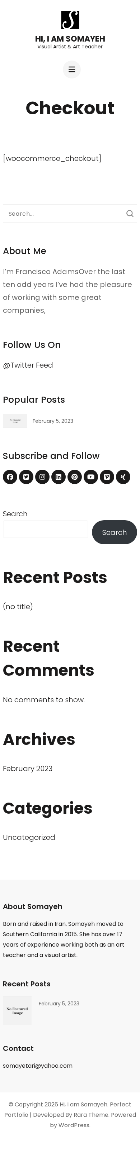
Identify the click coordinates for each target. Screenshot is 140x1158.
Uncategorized (29, 837)
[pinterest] (74, 477)
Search (15, 514)
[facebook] (10, 477)
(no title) (18, 607)
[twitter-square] (26, 477)
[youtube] (91, 477)
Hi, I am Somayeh (70, 38)
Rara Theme (91, 1115)
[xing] (123, 477)
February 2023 (27, 769)
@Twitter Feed (28, 365)
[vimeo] (107, 477)
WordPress (74, 1125)
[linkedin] (58, 477)
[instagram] (42, 477)
